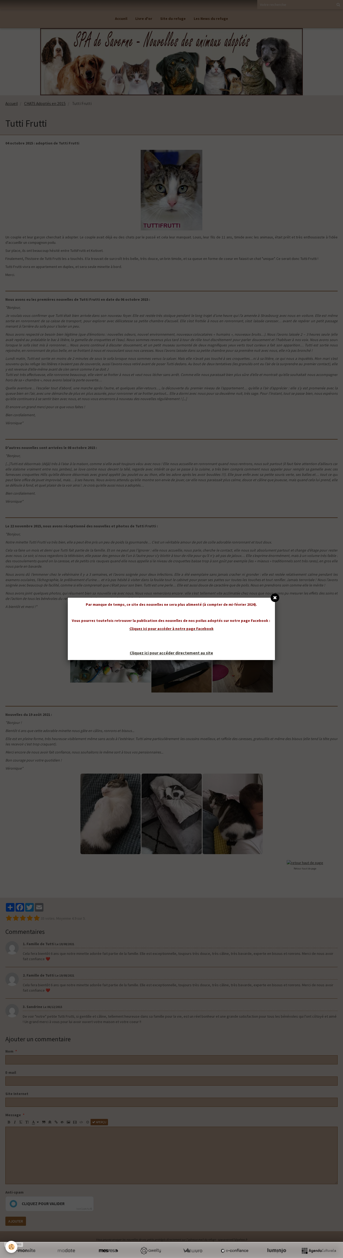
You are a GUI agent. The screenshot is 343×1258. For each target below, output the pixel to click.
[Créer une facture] (192, 1250)
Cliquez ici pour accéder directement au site (171, 652)
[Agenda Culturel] (319, 1250)
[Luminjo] (277, 1250)
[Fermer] (275, 597)
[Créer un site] (24, 1250)
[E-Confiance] (234, 1250)
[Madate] (66, 1250)
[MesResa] (108, 1250)
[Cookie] (11, 1247)
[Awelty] (150, 1250)
